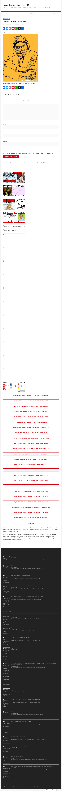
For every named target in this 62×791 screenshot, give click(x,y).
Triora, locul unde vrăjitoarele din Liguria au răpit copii (22, 637)
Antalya (12, 711)
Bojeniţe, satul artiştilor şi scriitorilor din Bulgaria (21, 721)
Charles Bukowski (17, 24)
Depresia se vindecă (15, 565)
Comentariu (6, 102)
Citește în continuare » (39, 559)
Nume (4, 124)
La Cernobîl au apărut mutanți (17, 556)
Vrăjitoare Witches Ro (16, 5)
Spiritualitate (6, 18)
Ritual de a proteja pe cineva (17, 756)
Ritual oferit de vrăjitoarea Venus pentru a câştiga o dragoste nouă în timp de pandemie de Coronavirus (32, 766)
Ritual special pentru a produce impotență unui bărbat (22, 746)
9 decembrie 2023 (7, 24)
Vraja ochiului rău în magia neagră (18, 736)
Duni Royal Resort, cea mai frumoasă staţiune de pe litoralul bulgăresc (26, 699)
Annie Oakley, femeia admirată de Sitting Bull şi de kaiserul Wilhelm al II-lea (27, 596)
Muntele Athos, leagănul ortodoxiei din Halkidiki (21, 689)
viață (23, 24)
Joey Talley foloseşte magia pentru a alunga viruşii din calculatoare (25, 615)
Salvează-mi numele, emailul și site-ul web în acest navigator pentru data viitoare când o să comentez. (28, 153)
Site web (5, 141)
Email (4, 133)
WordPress (27, 786)
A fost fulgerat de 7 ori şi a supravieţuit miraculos (21, 585)
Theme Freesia (22, 786)
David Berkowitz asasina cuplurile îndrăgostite (20, 575)
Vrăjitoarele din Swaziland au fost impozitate (20, 627)
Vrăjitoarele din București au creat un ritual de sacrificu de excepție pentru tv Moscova (29, 648)
